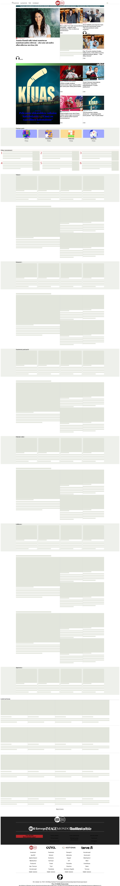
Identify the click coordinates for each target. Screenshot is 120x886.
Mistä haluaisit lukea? (29, 837)
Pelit (30, 3)
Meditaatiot (86, 858)
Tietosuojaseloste (61, 882)
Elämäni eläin (20, 437)
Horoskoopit (33, 869)
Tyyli (51, 866)
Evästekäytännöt (72, 882)
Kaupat (69, 858)
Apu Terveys (33, 866)
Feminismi (51, 852)
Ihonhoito (51, 858)
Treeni (51, 863)
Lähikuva (18, 524)
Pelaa (26, 141)
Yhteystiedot (54, 838)
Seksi (87, 866)
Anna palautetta (54, 841)
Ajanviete (19, 667)
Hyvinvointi (87, 855)
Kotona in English (69, 869)
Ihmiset (51, 855)
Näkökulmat (33, 861)
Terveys (87, 869)
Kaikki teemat (33, 872)
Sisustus (69, 866)
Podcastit (33, 863)
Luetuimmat (23, 3)
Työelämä (51, 869)
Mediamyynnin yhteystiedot (74, 839)
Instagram (94, 841)
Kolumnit (18, 262)
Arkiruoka (69, 855)
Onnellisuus (87, 863)
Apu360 (33, 855)
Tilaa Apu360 (29, 835)
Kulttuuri (51, 861)
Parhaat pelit (20, 128)
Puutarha (69, 863)
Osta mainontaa (74, 835)
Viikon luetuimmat (6, 150)
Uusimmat (16, 3)
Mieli (87, 861)
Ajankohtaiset (33, 858)
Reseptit (69, 852)
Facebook (94, 838)
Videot (18, 175)
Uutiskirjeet (36, 3)
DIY (69, 861)
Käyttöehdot (52, 882)
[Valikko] (12, 3)
